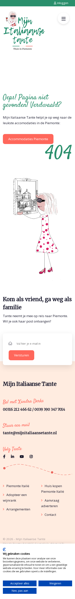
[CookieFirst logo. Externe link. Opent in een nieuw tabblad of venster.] (4, 549)
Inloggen (62, 3)
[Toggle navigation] (63, 18)
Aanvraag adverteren (50, 503)
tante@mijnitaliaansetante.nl (30, 433)
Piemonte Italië (17, 486)
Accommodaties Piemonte (28, 139)
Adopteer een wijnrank (15, 498)
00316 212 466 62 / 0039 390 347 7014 (34, 409)
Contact (50, 514)
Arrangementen (18, 509)
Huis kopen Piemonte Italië (52, 489)
